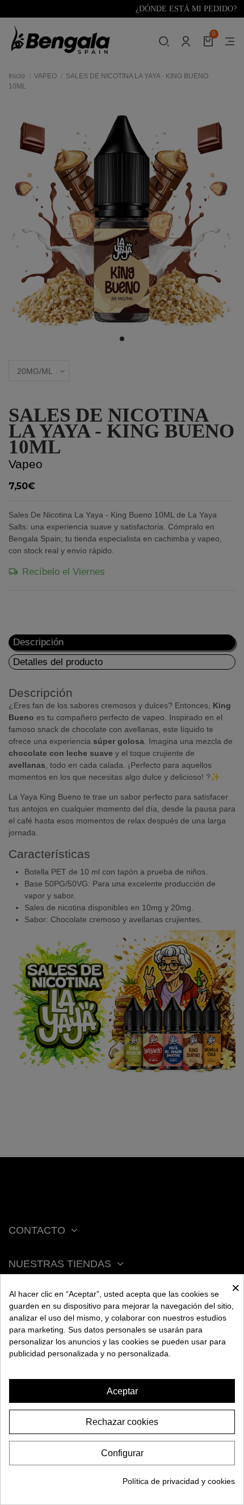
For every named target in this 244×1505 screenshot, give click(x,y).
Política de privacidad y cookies (179, 1481)
